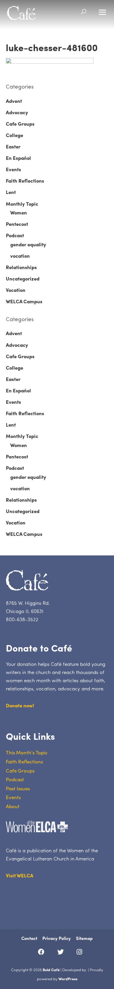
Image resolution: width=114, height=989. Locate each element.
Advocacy (17, 112)
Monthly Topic (22, 203)
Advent (14, 100)
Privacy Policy (56, 938)
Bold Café (51, 969)
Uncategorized (22, 278)
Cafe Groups (20, 123)
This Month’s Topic (27, 752)
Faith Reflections (25, 180)
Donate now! (20, 705)
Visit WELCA (19, 875)
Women (18, 212)
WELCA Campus (24, 301)
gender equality (28, 244)
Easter (13, 146)
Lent (11, 191)
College (14, 134)
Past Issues (18, 788)
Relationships (21, 267)
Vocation (15, 289)
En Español (18, 157)
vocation (20, 255)
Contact (29, 938)
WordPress (67, 978)
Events (13, 169)
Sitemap (84, 938)
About (13, 806)
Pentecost (17, 223)
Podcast (15, 235)
